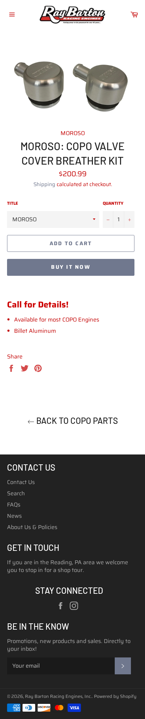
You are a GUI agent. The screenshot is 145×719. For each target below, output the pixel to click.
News (14, 515)
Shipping (44, 184)
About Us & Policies (32, 527)
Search (16, 493)
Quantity (113, 203)
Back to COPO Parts (76, 420)
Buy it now (70, 267)
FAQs (13, 504)
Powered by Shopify (115, 696)
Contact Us (21, 482)
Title (12, 203)
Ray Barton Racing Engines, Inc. (58, 696)
